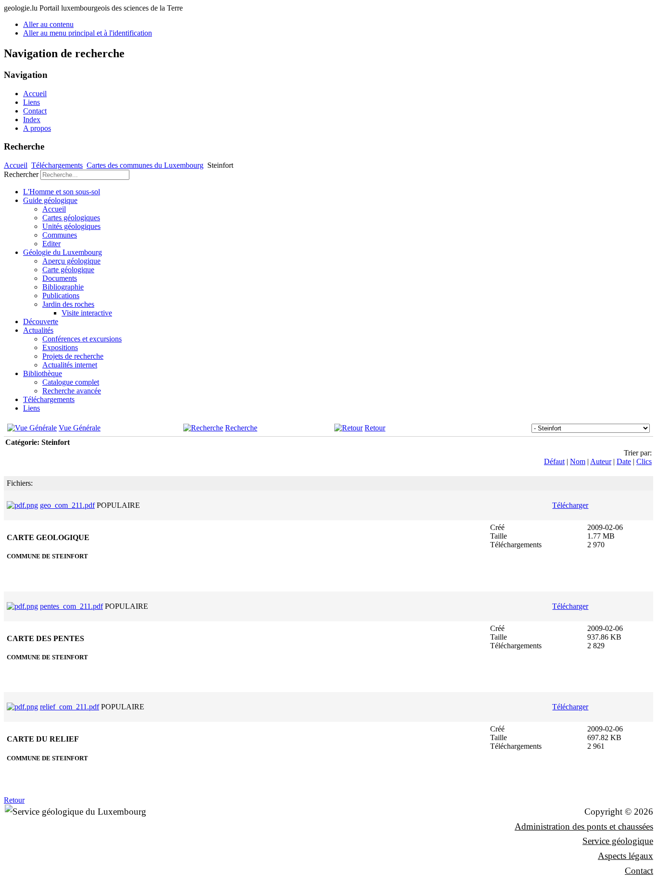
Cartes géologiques (71, 218)
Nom (577, 461)
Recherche (241, 428)
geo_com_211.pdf (67, 505)
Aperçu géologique (71, 261)
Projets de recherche (72, 356)
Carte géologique (68, 269)
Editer (51, 243)
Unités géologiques (71, 226)
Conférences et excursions (82, 339)
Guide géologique (50, 200)
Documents (59, 278)
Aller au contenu (48, 24)
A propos (37, 128)
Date (624, 461)
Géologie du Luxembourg (62, 252)
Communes (59, 235)
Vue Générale (80, 428)
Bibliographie (63, 287)
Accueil (35, 93)
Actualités (38, 330)
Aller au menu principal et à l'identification (87, 33)
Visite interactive (87, 313)
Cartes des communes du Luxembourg (145, 165)
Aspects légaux (625, 856)
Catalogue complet (70, 382)
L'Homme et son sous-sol (61, 192)
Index (31, 119)
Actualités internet (69, 365)
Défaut (554, 461)
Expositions (60, 347)
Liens (31, 102)
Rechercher (21, 174)
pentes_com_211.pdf (71, 606)
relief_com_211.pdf (69, 707)
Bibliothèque (42, 373)
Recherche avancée (71, 391)
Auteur (600, 461)
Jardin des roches (68, 304)
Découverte (40, 321)
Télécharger (570, 505)
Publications (60, 295)
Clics (644, 461)
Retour (375, 428)
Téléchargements (57, 165)
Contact (35, 111)
